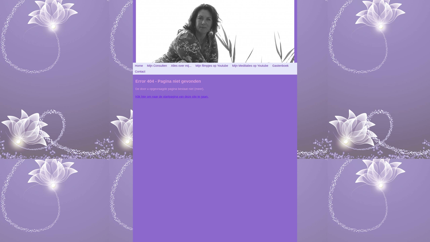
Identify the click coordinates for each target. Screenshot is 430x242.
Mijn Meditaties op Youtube (250, 65)
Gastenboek (280, 65)
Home (139, 65)
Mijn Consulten (157, 65)
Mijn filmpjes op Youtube (212, 65)
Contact (140, 71)
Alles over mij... (181, 65)
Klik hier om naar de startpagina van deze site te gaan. (171, 96)
